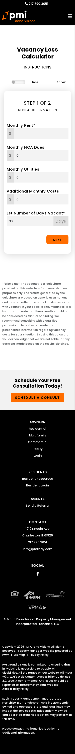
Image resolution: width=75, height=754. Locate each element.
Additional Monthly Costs (33, 191)
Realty (37, 449)
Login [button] (37, 455)
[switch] (18, 82)
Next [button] (57, 239)
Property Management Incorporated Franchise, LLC (44, 621)
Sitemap (19, 655)
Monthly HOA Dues (26, 147)
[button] (37, 574)
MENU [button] (70, 16)
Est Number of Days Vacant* (36, 213)
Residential (37, 428)
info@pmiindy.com (37, 549)
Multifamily (37, 435)
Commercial (37, 442)
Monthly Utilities (23, 169)
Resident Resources (37, 478)
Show (61, 82)
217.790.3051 (38, 4)
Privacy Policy (39, 655)
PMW (5, 655)
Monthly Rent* (21, 125)
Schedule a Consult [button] (37, 397)
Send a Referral (37, 505)
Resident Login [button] (37, 485)
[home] (18, 16)
